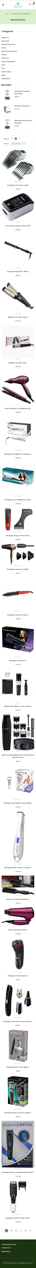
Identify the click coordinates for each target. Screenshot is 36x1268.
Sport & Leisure (6, 72)
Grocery (4, 55)
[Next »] (30, 1231)
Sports (4, 75)
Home (8, 14)
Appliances (5, 37)
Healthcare (5, 58)
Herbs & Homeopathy (8, 61)
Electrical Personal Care (9, 51)
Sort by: (6, 144)
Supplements (6, 78)
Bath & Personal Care (8, 44)
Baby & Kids (5, 41)
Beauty (4, 48)
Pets (3, 68)
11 (25, 1231)
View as (6, 139)
